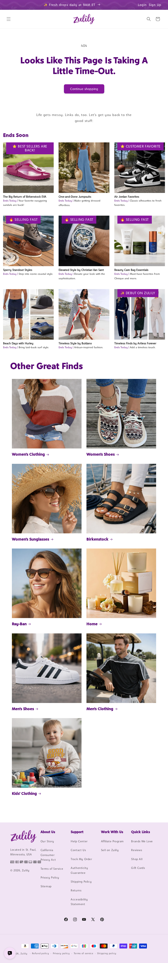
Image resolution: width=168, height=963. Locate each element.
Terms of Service (52, 868)
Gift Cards (138, 868)
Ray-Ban (19, 624)
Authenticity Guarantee (79, 870)
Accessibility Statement (79, 902)
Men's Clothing (99, 708)
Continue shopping (84, 89)
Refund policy (40, 953)
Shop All (136, 859)
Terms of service (83, 953)
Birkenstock (97, 539)
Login (142, 5)
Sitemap (46, 886)
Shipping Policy (81, 881)
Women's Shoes (100, 454)
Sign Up (155, 5)
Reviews (136, 850)
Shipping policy (106, 953)
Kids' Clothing (24, 793)
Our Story (47, 841)
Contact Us (78, 850)
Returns (76, 890)
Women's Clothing (28, 454)
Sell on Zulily (110, 850)
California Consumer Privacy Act (48, 854)
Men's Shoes (23, 708)
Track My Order (81, 859)
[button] (8, 19)
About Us (48, 832)
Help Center (79, 841)
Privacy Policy (50, 877)
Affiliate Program (112, 841)
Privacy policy (61, 953)
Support (77, 832)
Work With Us (112, 832)
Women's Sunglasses (30, 539)
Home (92, 624)
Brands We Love (142, 841)
